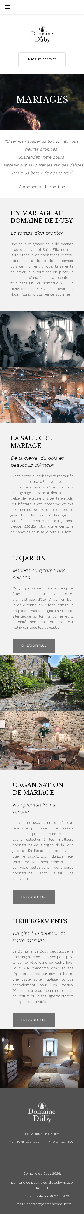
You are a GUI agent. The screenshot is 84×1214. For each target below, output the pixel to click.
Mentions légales (24, 1141)
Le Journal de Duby (42, 1134)
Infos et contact (42, 59)
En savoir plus (33, 645)
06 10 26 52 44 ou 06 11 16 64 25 (45, 1196)
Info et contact (61, 1141)
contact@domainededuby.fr (49, 1204)
